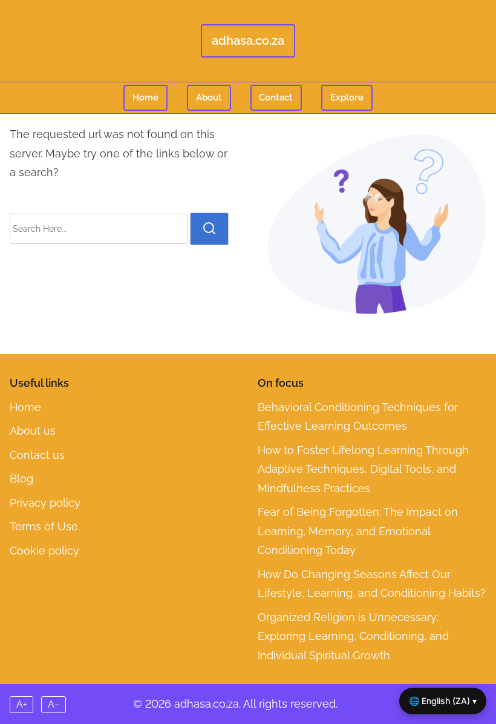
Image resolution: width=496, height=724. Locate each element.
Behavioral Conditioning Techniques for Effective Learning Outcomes (358, 417)
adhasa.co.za (248, 40)
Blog (21, 478)
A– (54, 704)
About (209, 97)
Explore (347, 97)
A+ (21, 704)
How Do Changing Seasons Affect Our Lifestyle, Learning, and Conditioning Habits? (372, 584)
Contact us (37, 455)
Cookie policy (44, 550)
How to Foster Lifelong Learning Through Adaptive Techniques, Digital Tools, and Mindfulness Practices (363, 469)
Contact (276, 97)
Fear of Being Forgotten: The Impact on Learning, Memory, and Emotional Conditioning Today (358, 530)
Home (145, 97)
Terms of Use (44, 526)
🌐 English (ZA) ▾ (443, 701)
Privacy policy (45, 502)
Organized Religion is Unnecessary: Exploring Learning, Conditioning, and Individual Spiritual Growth (353, 636)
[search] (209, 228)
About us (33, 430)
